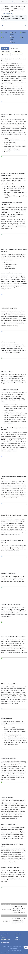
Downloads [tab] (5, 55)
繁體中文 (17, 939)
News (16, 936)
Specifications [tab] (17, 51)
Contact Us (3, 937)
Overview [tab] (5, 48)
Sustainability (4, 934)
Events (16, 937)
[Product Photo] (14, 18)
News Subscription (5, 939)
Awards (3, 936)
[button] (2, 25)
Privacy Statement (11, 950)
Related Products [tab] (17, 55)
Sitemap (19, 950)
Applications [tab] (14, 48)
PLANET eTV (18, 934)
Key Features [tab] (6, 51)
